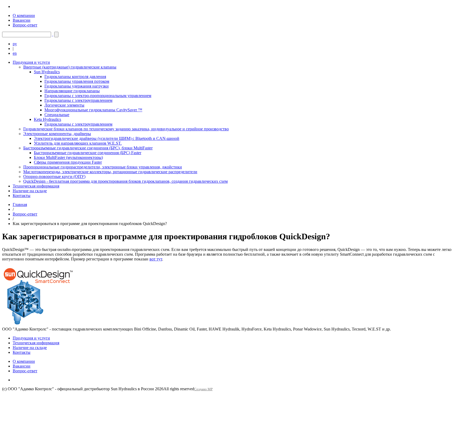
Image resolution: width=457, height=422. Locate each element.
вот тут (155, 259)
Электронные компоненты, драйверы (57, 133)
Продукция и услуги (31, 62)
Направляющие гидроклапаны (72, 91)
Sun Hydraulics (47, 72)
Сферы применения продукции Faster (68, 162)
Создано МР (203, 389)
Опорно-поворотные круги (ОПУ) (54, 176)
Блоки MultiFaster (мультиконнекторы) (68, 157)
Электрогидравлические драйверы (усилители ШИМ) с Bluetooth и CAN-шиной (106, 138)
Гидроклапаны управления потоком (76, 81)
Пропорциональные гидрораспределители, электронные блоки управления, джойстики (102, 167)
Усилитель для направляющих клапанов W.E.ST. (78, 143)
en (15, 53)
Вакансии (21, 20)
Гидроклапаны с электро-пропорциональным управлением (97, 95)
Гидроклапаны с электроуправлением (78, 100)
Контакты (21, 195)
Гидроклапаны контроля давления (75, 76)
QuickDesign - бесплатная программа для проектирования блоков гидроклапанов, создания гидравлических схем (125, 181)
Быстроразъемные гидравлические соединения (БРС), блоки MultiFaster (88, 148)
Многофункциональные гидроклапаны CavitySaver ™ (93, 110)
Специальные (56, 114)
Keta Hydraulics (47, 119)
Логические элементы (64, 105)
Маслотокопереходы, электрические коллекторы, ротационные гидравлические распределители (110, 171)
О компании (24, 15)
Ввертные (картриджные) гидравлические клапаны (69, 67)
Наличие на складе (30, 191)
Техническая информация (36, 186)
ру (15, 44)
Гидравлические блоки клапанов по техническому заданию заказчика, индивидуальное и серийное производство (126, 129)
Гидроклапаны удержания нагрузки (76, 86)
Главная (20, 204)
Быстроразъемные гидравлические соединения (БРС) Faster (87, 152)
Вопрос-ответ (25, 25)
